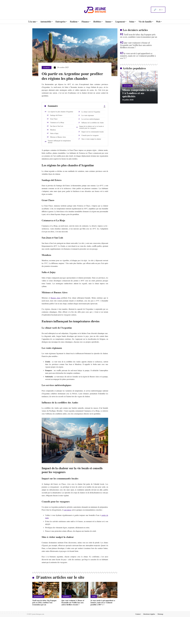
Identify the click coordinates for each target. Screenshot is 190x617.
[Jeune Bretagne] (95, 9)
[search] (155, 10)
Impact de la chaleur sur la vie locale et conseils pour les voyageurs (91, 127)
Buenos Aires (55, 298)
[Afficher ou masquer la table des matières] (81, 106)
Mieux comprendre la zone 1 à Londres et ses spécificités (138, 93)
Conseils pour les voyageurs (90, 135)
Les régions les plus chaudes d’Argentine (60, 112)
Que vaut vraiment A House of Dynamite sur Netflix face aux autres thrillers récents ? (72, 602)
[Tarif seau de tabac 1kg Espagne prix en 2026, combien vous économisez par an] (45, 590)
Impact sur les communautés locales (92, 132)
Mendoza (53, 130)
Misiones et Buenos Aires (58, 137)
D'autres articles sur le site (60, 577)
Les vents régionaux (87, 115)
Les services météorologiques (90, 119)
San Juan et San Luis (56, 126)
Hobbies (46, 67)
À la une (127, 86)
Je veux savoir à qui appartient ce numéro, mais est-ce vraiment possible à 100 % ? (102, 602)
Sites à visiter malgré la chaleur (91, 139)
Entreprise (38, 596)
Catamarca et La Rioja (57, 122)
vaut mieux (67, 510)
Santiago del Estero (56, 115)
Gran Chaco (54, 119)
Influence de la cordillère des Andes (92, 123)
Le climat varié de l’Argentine (90, 112)
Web (93, 596)
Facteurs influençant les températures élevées (59, 141)
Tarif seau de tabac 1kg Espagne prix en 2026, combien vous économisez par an (44, 602)
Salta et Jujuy (54, 133)
